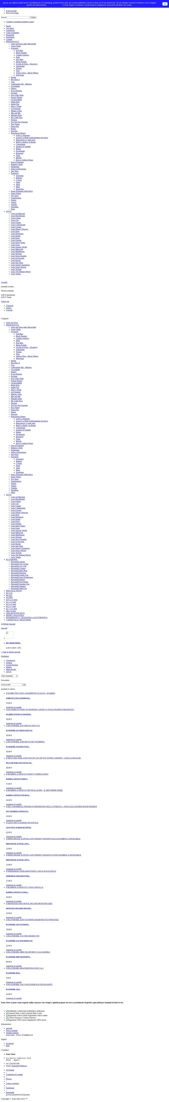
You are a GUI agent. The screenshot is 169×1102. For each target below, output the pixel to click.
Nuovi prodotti (11, 1031)
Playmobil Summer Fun (20, 584)
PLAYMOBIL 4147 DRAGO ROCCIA (19, 730)
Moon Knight (21, 62)
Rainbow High (17, 164)
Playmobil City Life (18, 566)
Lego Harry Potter (18, 243)
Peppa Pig (15, 126)
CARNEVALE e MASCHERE (18, 620)
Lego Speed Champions (20, 265)
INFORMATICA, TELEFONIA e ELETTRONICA (27, 618)
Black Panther (21, 53)
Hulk (18, 57)
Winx (13, 209)
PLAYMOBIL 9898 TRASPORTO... (18, 957)
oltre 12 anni (11, 611)
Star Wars (14, 171)
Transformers (16, 198)
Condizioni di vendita (14, 1074)
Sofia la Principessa (18, 169)
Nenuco (14, 120)
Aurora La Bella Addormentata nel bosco (32, 138)
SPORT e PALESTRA (15, 615)
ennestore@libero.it (19, 1066)
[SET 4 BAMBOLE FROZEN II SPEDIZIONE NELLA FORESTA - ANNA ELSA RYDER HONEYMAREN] (51, 806)
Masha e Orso (16, 111)
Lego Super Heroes (18, 267)
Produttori (5, 656)
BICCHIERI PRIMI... (13, 643)
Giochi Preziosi (12, 665)
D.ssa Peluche (16, 91)
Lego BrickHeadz (18, 216)
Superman (20, 189)
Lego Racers (16, 260)
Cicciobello (15, 86)
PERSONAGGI (12, 42)
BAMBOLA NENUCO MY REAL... (18, 795)
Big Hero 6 (15, 80)
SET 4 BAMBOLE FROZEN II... (17, 811)
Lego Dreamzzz (17, 234)
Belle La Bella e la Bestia (26, 142)
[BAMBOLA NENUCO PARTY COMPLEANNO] (27, 774)
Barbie (13, 77)
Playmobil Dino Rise (19, 571)
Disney (13, 88)
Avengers (14, 48)
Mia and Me (15, 113)
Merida (18, 158)
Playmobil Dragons (18, 573)
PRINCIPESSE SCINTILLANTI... (18, 844)
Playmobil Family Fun (19, 575)
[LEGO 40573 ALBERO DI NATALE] (22, 823)
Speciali (4, 628)
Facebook (10, 1043)
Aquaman (20, 176)
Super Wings (16, 193)
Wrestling (14, 207)
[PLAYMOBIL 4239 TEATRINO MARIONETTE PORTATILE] (32, 920)
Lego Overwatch (17, 258)
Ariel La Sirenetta (23, 135)
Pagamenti (10, 35)
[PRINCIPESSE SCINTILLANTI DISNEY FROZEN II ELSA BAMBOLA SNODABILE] (43, 839)
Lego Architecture (18, 214)
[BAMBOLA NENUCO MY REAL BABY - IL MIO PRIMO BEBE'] (34, 790)
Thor (18, 71)
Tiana (18, 155)
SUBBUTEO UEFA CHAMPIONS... (18, 698)
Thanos (19, 68)
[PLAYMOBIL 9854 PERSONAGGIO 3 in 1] (25, 968)
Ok (165, 4)
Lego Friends (16, 240)
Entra (16, 13)
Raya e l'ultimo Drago (24, 160)
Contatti (9, 39)
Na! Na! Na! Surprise (19, 122)
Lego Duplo (15, 236)
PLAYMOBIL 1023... (13, 989)
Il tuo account (11, 11)
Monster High (16, 115)
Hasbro (9, 667)
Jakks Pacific (11, 669)
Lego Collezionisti (18, 225)
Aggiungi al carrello (14, 707)
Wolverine (20, 75)
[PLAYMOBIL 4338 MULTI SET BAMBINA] (25, 742)
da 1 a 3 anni (11, 602)
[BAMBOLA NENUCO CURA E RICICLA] (24, 887)
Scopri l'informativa (54, 5)
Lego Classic (16, 222)
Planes (13, 129)
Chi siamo (10, 28)
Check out (5, 301)
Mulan (18, 149)
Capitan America (22, 55)
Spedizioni (10, 37)
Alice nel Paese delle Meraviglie (23, 44)
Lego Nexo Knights (18, 256)
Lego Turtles (16, 274)
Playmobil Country (18, 568)
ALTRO (9, 597)
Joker (18, 185)
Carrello (4, 282)
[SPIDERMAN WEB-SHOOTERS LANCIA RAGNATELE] (31, 871)
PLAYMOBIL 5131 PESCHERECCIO (19, 941)
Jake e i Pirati (16, 106)
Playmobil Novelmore (19, 582)
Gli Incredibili (16, 100)
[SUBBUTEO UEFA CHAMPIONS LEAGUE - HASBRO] (30, 693)
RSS (8, 1046)
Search (3, 17)
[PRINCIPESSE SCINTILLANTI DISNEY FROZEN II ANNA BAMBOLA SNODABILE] (43, 855)
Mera (18, 187)
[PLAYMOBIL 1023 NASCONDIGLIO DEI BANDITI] (29, 984)
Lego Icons (15, 245)
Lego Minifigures (17, 251)
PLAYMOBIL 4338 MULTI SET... (18, 747)
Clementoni (10, 660)
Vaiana (13, 202)
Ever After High (17, 95)
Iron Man (19, 59)
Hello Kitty (15, 102)
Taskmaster (20, 66)
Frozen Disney (16, 97)
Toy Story (15, 196)
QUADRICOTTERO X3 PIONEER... (18, 714)
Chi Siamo (10, 1070)
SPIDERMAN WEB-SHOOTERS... (18, 876)
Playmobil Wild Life (19, 588)
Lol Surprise (16, 109)
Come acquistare (12, 33)
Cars (12, 82)
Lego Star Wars (17, 263)
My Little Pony (17, 118)
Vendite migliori (12, 1033)
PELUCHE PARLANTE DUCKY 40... (19, 763)
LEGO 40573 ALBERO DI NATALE (18, 827)
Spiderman (15, 167)
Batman (19, 178)
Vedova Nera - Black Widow (27, 73)
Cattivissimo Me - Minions (21, 84)
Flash (18, 182)
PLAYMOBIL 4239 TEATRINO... (17, 924)
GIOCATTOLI (12, 323)
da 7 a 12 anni (11, 609)
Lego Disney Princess (19, 229)
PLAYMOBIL (12, 559)
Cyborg (19, 180)
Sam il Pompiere (17, 162)
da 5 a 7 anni (11, 606)
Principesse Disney (18, 133)
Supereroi (14, 173)
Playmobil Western (18, 586)
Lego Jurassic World (19, 247)
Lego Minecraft (17, 249)
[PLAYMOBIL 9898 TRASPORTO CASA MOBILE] (28, 952)
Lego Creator (16, 227)
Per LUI (9, 593)
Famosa (9, 663)
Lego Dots (15, 231)
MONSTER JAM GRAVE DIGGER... (19, 908)
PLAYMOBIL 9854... (13, 973)
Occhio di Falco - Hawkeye (26, 64)
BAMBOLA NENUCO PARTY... (17, 779)
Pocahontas (20, 151)
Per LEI (9, 595)
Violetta (14, 205)
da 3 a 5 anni (11, 604)
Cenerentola (20, 144)
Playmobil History (18, 580)
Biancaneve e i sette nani (25, 140)
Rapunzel (19, 153)
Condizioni (10, 30)
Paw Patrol (15, 124)
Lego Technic (16, 269)
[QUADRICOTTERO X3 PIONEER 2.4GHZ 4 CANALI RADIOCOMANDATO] (40, 709)
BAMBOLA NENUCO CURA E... (17, 892)
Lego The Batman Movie (21, 272)
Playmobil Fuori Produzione (22, 577)
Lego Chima (16, 218)
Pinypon (14, 131)
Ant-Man (19, 51)
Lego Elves (15, 238)
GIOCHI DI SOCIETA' (15, 613)
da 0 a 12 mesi (11, 600)
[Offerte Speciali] (8, 624)
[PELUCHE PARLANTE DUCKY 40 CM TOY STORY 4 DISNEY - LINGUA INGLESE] (43, 758)
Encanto (14, 93)
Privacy (9, 1079)
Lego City (15, 220)
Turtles (13, 200)
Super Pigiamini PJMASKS (22, 191)
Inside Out (15, 104)
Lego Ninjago (16, 254)
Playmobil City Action (19, 564)
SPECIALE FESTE (14, 591)
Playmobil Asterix (18, 562)
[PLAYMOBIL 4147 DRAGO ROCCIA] (23, 726)
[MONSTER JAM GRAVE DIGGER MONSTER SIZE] (29, 903)
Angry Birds (16, 46)
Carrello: (20, 22)
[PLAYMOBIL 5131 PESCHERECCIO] (22, 936)
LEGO (8, 211)
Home (8, 26)
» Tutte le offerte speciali (10, 652)
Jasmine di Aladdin (23, 147)
